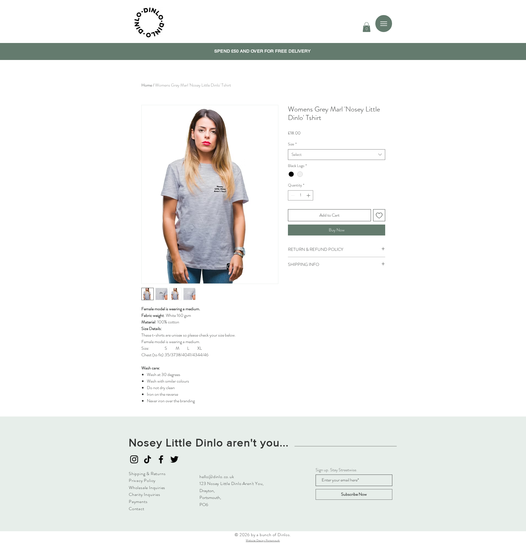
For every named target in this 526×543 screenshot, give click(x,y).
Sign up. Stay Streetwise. (336, 470)
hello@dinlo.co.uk (216, 476)
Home (146, 85)
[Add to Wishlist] (379, 215)
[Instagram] (134, 459)
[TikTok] (147, 459)
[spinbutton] (300, 195)
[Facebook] (161, 459)
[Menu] (383, 23)
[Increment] (308, 195)
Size (292, 144)
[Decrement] (292, 195)
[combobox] (336, 154)
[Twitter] (174, 459)
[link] (366, 27)
